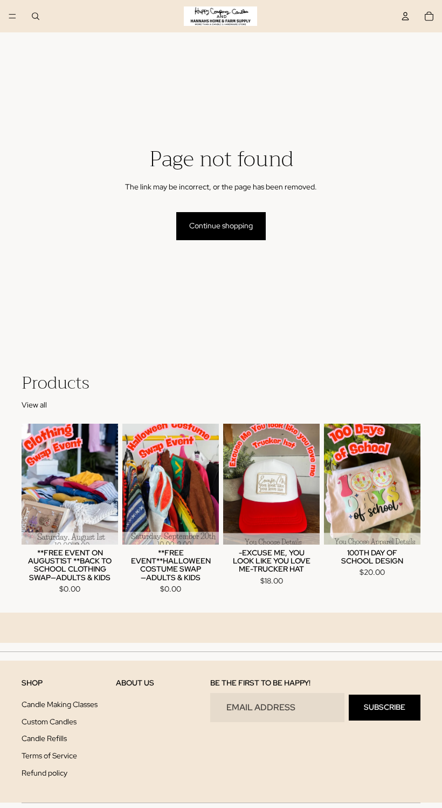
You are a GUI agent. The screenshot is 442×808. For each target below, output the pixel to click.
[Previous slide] (33, 484)
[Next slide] (106, 484)
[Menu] (12, 16)
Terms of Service (49, 756)
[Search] (35, 16)
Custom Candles (49, 721)
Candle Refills (44, 739)
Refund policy (44, 773)
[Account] (405, 16)
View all (34, 405)
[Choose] (101, 528)
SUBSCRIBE (384, 707)
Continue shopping (221, 225)
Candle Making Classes (60, 704)
